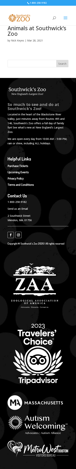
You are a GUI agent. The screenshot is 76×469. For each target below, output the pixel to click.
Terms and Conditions (21, 184)
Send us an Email (18, 208)
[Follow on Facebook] (11, 235)
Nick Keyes (17, 40)
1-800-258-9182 (17, 202)
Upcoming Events (18, 172)
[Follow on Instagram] (18, 235)
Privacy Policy (16, 178)
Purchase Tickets (18, 166)
